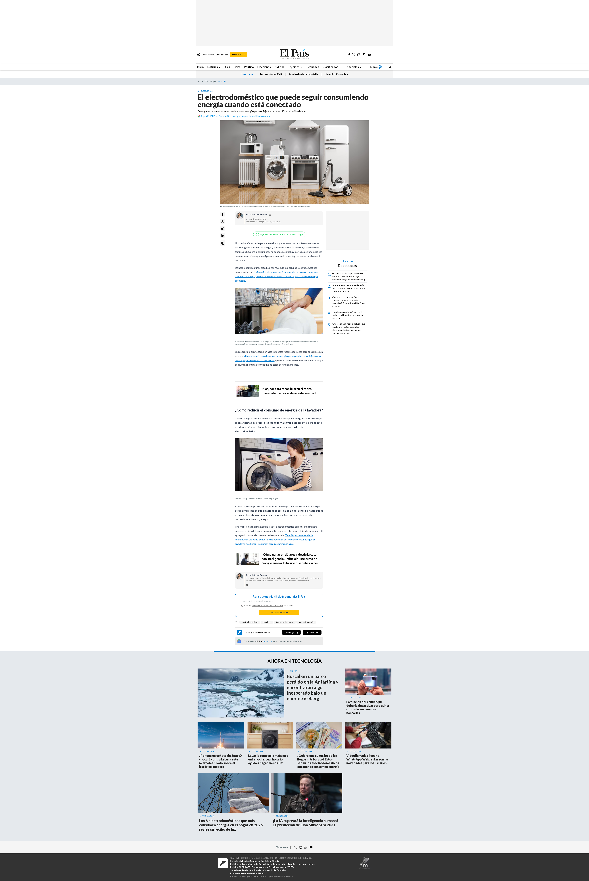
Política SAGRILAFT (240, 867)
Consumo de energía (284, 622)
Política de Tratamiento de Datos (267, 605)
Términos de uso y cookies (301, 864)
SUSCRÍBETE (238, 54)
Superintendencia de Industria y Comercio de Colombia (258, 870)
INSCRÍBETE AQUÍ (279, 612)
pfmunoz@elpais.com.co (281, 876)
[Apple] (312, 632)
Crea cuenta (222, 54)
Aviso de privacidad (276, 864)
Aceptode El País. (268, 605)
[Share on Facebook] (222, 214)
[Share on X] (222, 221)
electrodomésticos (250, 622)
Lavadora (267, 622)
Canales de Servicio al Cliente (264, 861)
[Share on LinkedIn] (222, 235)
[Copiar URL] (222, 243)
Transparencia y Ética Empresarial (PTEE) (273, 867)
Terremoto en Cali (271, 74)
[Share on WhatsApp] (222, 228)
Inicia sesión (205, 55)
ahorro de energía (306, 622)
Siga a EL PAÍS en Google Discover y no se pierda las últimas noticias (236, 116)
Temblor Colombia (336, 74)
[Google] (291, 632)
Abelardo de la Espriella (303, 74)
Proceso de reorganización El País (247, 873)
